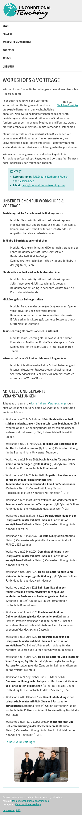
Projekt (7, 33)
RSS (18, 810)
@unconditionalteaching (28, 804)
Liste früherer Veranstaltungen (49, 403)
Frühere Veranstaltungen (20, 741)
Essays (6, 58)
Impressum (8, 810)
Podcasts (8, 50)
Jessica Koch (26, 181)
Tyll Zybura (39, 176)
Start (6, 25)
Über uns (8, 66)
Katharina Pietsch (57, 176)
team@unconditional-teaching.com (43, 185)
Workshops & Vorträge (17, 42)
